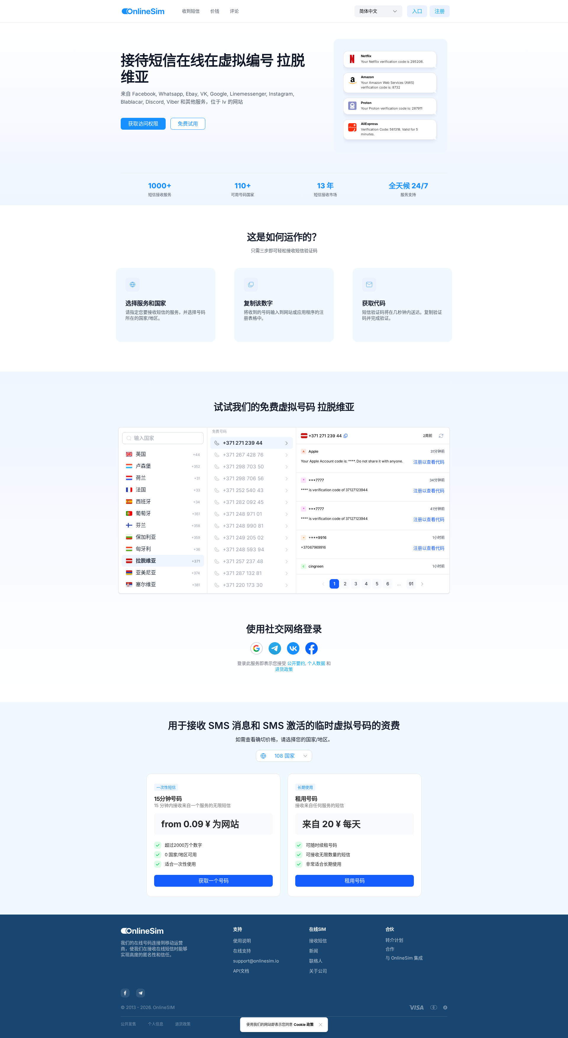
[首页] (143, 11)
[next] (422, 584)
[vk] (293, 648)
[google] (256, 648)
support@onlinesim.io (256, 961)
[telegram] (275, 648)
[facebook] (311, 648)
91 (411, 584)
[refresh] (441, 435)
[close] (320, 1024)
